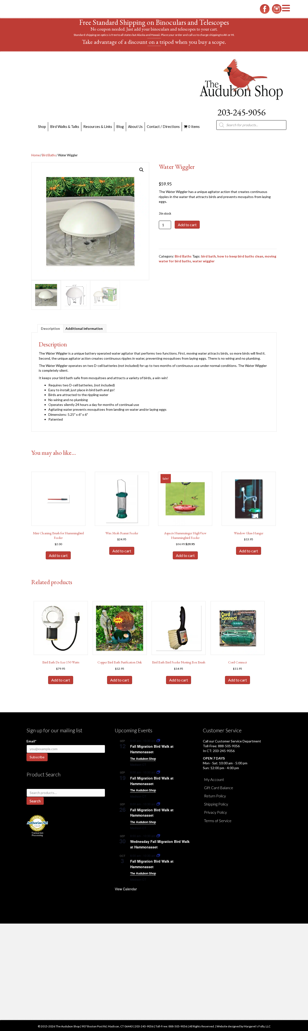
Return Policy (215, 795)
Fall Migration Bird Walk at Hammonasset (151, 749)
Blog (120, 126)
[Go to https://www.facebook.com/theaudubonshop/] (265, 9)
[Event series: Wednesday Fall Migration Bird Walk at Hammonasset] (158, 836)
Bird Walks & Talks (64, 126)
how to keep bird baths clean (240, 256)
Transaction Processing (37, 834)
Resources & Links (97, 126)
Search (35, 801)
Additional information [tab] (84, 328)
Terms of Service (217, 820)
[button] (141, 169)
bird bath (208, 256)
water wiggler (203, 261)
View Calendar (126, 888)
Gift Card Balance (218, 787)
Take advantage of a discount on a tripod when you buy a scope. (154, 42)
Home (35, 155)
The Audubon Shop (143, 758)
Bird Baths (49, 155)
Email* (31, 741)
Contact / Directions (163, 126)
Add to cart (187, 224)
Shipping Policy (216, 804)
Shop (42, 126)
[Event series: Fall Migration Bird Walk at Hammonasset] (158, 741)
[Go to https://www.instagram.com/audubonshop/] (277, 9)
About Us (135, 126)
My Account (214, 779)
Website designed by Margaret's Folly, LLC (243, 1026)
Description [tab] (50, 328)
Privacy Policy (215, 812)
